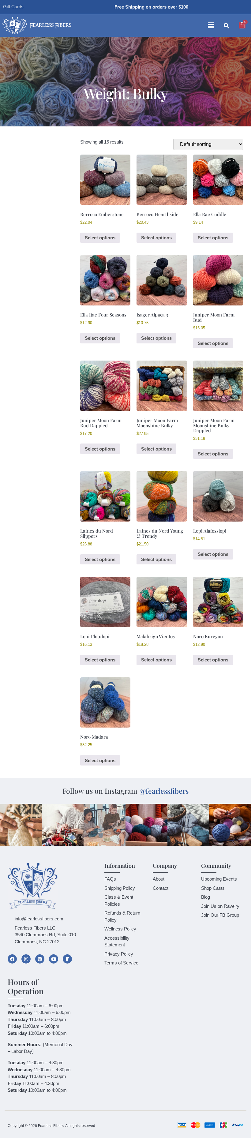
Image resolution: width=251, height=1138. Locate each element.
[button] (152, 25)
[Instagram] (26, 959)
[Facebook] (12, 959)
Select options (100, 237)
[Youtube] (53, 959)
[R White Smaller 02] (67, 959)
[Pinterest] (39, 959)
